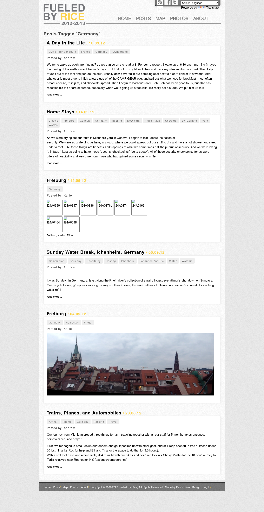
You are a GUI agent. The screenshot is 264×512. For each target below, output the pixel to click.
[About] (200, 18)
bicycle (53, 120)
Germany (101, 51)
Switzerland (120, 51)
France (85, 51)
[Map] (160, 18)
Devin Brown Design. (188, 487)
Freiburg (69, 120)
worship (187, 261)
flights (67, 421)
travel (113, 421)
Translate (212, 7)
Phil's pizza (152, 120)
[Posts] (143, 18)
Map (65, 487)
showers (171, 120)
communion (57, 261)
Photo (88, 322)
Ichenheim (128, 261)
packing (99, 421)
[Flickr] (160, 9)
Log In (207, 487)
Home (47, 487)
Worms (53, 125)
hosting (117, 120)
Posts (57, 487)
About (85, 487)
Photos (74, 487)
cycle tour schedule (62, 51)
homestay (72, 322)
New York (133, 120)
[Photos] (179, 18)
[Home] (124, 18)
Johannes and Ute (152, 261)
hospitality (94, 261)
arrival (53, 421)
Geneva (85, 120)
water (173, 261)
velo (205, 120)
